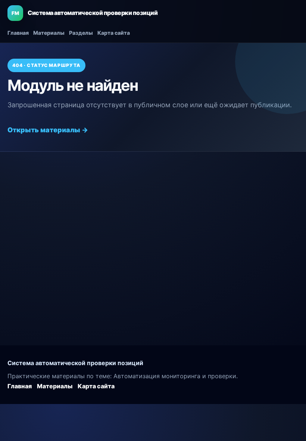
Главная (18, 33)
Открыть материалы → (47, 130)
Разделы (81, 33)
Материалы (49, 33)
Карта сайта (113, 33)
